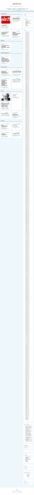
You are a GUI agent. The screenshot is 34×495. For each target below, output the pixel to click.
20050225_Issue (27, 229)
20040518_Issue (27, 256)
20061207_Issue (27, 172)
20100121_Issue (27, 74)
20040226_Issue (27, 264)
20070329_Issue (27, 162)
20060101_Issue (27, 202)
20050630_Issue (27, 219)
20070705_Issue (27, 154)
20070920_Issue (27, 147)
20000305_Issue (27, 405)
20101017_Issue (27, 51)
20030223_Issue (27, 297)
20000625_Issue (27, 391)
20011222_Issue (27, 334)
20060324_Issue (27, 195)
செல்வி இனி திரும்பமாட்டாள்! (15, 115)
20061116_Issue (27, 174)
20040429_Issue (27, 258)
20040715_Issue (27, 249)
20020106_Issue (27, 333)
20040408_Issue (27, 261)
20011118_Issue (27, 338)
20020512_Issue (27, 322)
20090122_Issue (27, 106)
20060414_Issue (27, 193)
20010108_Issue (27, 368)
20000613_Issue (27, 393)
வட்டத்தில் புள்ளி (15, 133)
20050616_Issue (27, 220)
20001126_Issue (27, 373)
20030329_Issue (27, 294)
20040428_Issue (27, 259)
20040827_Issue (27, 245)
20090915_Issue (27, 86)
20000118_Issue (27, 409)
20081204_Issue (27, 110)
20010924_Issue (27, 343)
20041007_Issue (27, 241)
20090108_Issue (27, 107)
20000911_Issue (27, 382)
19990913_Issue (27, 419)
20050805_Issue (27, 216)
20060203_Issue (27, 199)
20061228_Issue (27, 170)
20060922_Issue (27, 179)
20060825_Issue (27, 181)
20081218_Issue (27, 109)
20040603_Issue (27, 254)
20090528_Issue (27, 95)
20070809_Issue (27, 151)
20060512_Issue (27, 191)
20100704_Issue (27, 60)
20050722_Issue (27, 217)
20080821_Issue (27, 118)
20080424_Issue (27, 128)
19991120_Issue (27, 414)
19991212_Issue (27, 412)
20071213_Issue (27, 140)
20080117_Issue (27, 137)
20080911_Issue (27, 116)
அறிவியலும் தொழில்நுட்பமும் (21, 8)
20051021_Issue (27, 209)
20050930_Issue (27, 211)
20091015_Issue (27, 83)
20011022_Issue (27, 341)
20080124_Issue (27, 136)
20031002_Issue (27, 278)
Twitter (15, 491)
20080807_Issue (27, 119)
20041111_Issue (27, 238)
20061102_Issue (27, 175)
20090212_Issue (27, 104)
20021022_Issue (27, 308)
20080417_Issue (27, 129)
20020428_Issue (27, 323)
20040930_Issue (27, 242)
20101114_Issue (27, 49)
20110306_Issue (27, 39)
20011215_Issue (27, 335)
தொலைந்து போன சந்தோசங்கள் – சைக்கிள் (5, 33)
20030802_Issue (27, 283)
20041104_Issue (27, 239)
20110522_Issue (27, 32)
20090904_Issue (27, 86)
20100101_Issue (27, 76)
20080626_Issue (27, 123)
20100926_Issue (27, 53)
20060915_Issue (27, 179)
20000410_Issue (27, 401)
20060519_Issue (27, 190)
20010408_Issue (27, 360)
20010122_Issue (27, 367)
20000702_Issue (27, 391)
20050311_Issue (27, 228)
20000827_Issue (27, 385)
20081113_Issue (27, 112)
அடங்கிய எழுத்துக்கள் (4, 134)
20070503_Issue (27, 159)
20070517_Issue (27, 158)
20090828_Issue (27, 87)
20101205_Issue (27, 47)
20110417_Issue (27, 35)
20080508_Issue (27, 127)
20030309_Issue (27, 296)
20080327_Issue (27, 131)
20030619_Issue (27, 287)
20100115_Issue (27, 75)
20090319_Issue (27, 101)
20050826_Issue (27, 214)
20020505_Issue (27, 323)
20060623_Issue (27, 187)
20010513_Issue (27, 357)
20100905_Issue (27, 55)
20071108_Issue (27, 143)
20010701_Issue (27, 352)
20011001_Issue (27, 343)
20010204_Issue (27, 366)
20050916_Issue (27, 212)
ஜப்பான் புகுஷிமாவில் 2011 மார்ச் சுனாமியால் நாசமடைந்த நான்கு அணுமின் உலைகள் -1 (5, 59)
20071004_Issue (27, 146)
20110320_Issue (27, 38)
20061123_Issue (27, 173)
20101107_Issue (27, 49)
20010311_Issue (27, 363)
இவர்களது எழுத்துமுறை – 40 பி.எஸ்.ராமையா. (5, 72)
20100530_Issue (27, 63)
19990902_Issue (27, 419)
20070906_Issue (27, 148)
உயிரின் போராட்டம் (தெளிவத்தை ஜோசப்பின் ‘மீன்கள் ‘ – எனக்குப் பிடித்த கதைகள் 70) (29, 435)
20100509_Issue (27, 65)
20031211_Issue (27, 271)
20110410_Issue (27, 36)
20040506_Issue (27, 258)
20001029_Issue (27, 376)
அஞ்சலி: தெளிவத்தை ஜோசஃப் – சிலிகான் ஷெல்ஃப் (28, 433)
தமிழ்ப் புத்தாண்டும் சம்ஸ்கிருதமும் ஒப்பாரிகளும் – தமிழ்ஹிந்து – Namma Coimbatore (29, 438)
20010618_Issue (27, 354)
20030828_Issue (27, 281)
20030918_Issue (27, 279)
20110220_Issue (27, 40)
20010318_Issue (27, 362)
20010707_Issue (27, 351)
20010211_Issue (27, 365)
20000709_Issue (27, 390)
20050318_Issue (27, 227)
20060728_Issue (27, 184)
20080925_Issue (27, 115)
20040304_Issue (27, 264)
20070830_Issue (27, 149)
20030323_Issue (27, 295)
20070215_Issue (27, 166)
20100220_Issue (27, 72)
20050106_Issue (27, 233)
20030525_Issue (27, 289)
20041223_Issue (27, 234)
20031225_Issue (27, 270)
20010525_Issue (27, 356)
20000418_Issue (27, 400)
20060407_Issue (27, 194)
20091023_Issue (27, 82)
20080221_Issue (27, 134)
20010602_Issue (27, 355)
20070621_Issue (27, 155)
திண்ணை (17, 3)
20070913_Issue (27, 148)
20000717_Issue (27, 389)
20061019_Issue (27, 176)
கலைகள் (16, 9)
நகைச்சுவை (24, 9)
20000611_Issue (27, 394)
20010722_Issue (27, 350)
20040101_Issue (27, 269)
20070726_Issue (27, 152)
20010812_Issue (27, 348)
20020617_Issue (27, 319)
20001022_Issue (27, 377)
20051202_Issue (27, 205)
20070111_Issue (27, 169)
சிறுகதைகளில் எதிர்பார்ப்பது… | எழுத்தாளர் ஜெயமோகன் (29, 441)
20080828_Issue (27, 117)
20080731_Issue (27, 120)
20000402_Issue (27, 402)
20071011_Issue (27, 145)
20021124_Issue (27, 305)
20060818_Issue (27, 182)
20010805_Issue (27, 349)
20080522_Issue (27, 126)
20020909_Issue (27, 312)
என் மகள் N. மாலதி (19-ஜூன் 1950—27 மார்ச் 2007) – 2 (29, 432)
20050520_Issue (27, 222)
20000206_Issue (27, 407)
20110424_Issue (27, 35)
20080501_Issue (27, 128)
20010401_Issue (27, 361)
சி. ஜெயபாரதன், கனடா (5, 56)
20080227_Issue (27, 133)
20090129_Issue (27, 105)
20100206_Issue (27, 73)
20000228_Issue (27, 405)
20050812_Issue (27, 215)
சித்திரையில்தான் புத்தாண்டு (29, 439)
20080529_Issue (27, 125)
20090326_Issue (27, 100)
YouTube (20, 491)
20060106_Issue (27, 201)
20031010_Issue (27, 277)
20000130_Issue (27, 408)
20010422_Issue (27, 359)
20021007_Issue (27, 309)
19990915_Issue (27, 418)
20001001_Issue (27, 379)
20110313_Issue (27, 38)
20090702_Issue (27, 92)
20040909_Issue (27, 244)
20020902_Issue (27, 312)
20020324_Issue (27, 326)
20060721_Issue (27, 185)
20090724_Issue (27, 90)
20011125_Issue (27, 337)
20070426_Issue (27, 160)
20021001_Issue (27, 310)
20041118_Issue (27, 237)
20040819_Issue (27, 246)
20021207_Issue (27, 304)
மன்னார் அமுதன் (7, 78)
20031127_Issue (27, 272)
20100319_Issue (27, 69)
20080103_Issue (27, 138)
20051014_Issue (27, 210)
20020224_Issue (27, 329)
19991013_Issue (27, 417)
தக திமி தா (14, 125)
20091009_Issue (27, 83)
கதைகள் (13, 9)
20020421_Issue (27, 324)
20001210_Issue (27, 371)
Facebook (13, 491)
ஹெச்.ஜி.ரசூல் (18, 78)
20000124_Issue (27, 408)
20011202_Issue (27, 336)
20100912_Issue (27, 54)
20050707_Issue (27, 218)
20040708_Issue (27, 250)
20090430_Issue (27, 97)
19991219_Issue (27, 411)
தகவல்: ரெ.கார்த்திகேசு (15, 112)
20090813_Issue (27, 88)
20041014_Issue (27, 241)
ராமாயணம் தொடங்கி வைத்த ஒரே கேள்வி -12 (16, 72)
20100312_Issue (27, 70)
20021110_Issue (27, 306)
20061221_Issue (27, 171)
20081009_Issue (27, 114)
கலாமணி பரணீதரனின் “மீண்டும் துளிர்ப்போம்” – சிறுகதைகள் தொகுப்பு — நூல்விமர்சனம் (4, 82)
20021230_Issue (27, 302)
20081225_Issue (27, 108)
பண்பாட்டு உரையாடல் (16, 80)
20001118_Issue (27, 374)
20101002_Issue (27, 52)
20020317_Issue (27, 327)
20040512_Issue (27, 257)
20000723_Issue (27, 388)
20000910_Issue (27, 383)
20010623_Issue (27, 353)
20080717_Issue (27, 121)
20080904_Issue (27, 117)
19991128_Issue (27, 413)
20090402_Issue (27, 100)
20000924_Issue (27, 380)
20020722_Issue (27, 316)
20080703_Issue (27, 122)
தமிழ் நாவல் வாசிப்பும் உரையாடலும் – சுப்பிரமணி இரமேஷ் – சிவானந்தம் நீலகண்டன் (29, 427)
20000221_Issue (27, 406)
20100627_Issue (27, 61)
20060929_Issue (27, 178)
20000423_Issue (27, 399)
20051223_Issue (27, 203)
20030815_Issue (27, 282)
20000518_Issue (27, 397)
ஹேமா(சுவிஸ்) (7, 132)
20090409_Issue (27, 99)
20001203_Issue (27, 372)
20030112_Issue (27, 301)
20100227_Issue (27, 71)
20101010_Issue (27, 52)
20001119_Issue (27, 374)
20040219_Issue (27, 265)
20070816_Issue (27, 150)
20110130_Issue (27, 42)
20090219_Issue (27, 103)
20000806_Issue (27, 387)
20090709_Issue (27, 91)
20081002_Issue (27, 114)
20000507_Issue (27, 398)
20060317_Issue (27, 196)
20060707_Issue (27, 186)
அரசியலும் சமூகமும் (9, 8)
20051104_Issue (27, 208)
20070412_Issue (27, 161)
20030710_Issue (27, 285)
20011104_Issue (27, 339)
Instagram (18, 491)
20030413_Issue (27, 293)
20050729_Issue (27, 216)
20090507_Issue (27, 97)
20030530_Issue (27, 289)
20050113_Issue (27, 232)
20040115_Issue (27, 268)
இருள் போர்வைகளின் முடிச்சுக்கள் (4, 126)
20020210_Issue (27, 330)
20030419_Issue (27, 292)
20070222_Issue (27, 165)
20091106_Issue (27, 81)
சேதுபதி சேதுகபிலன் (4, 44)
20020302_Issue (27, 328)
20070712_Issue (27, 153)
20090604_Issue (27, 94)
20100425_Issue (27, 66)
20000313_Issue (27, 404)
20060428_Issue (27, 192)
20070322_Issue (27, 163)
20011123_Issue (27, 337)
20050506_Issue (27, 223)
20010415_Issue (27, 360)
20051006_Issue (27, 210)
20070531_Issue (27, 157)
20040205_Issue (27, 266)
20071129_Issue (27, 141)
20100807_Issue (27, 57)
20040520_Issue (27, 255)
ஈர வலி (14, 96)
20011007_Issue (27, 342)
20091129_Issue (27, 79)
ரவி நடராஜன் (18, 31)
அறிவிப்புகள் (14, 8)
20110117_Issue (27, 43)
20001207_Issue (27, 371)
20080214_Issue (27, 134)
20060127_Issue (27, 199)
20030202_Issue (27, 299)
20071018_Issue (27, 145)
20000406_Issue (27, 402)
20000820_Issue (27, 385)
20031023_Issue (27, 275)
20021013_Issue (27, 309)
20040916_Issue (27, 243)
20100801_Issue (27, 58)
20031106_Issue (27, 274)
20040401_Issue (27, 261)
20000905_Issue (27, 384)
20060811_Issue (27, 182)
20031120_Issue (27, 273)
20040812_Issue (27, 247)
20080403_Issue (27, 130)
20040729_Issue (27, 248)
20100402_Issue (27, 68)
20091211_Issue (27, 78)
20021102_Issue (27, 307)
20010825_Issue (27, 347)
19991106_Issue (27, 415)
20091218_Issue (27, 77)
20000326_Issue (27, 403)
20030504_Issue (27, 291)
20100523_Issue (27, 64)
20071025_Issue (27, 144)
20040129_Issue (27, 267)
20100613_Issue (27, 62)
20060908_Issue (27, 180)
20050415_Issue (27, 225)
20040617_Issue (27, 252)
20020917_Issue (27, 311)
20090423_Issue (27, 98)
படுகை (30, 441)
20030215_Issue (27, 298)
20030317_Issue (27, 295)
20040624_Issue (27, 251)
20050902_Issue (27, 213)
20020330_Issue (27, 326)
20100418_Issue (27, 67)
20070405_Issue (27, 162)
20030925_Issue (27, 278)
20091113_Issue (27, 80)
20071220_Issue (27, 139)
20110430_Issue (27, 34)
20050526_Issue (27, 221)
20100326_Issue (27, 69)
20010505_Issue (27, 358)
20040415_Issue (27, 260)
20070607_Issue (27, 156)
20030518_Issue (27, 290)
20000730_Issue (27, 388)
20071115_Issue (27, 142)
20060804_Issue (27, 183)
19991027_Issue (27, 416)
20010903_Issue (27, 346)
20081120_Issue (27, 111)
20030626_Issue (27, 286)
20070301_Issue (27, 165)
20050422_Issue (27, 224)
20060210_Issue (27, 198)
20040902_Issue (27, 244)
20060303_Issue (27, 196)
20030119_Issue (27, 300)
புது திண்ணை (4, 25)
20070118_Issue (27, 168)
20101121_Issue (27, 48)
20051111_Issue (27, 207)
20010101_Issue (27, 369)
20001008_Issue (27, 378)
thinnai (6, 24)
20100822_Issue (27, 56)
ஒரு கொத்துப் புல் (5, 113)
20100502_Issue (27, 66)
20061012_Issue (27, 177)
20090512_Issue (27, 96)
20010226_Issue (27, 364)
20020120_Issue (27, 332)
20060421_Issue (27, 193)
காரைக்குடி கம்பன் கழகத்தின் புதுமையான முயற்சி (5, 46)
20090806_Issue (27, 89)
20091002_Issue (27, 84)
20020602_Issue (27, 320)
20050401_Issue (27, 227)
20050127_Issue (27, 231)
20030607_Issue (27, 288)
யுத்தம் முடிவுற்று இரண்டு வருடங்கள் (16, 19)
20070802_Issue (27, 151)
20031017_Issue (27, 276)
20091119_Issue (27, 80)
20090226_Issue (27, 103)
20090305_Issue (27, 102)
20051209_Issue (27, 204)
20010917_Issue (27, 344)
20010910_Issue (27, 345)
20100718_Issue (27, 59)
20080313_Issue (27, 132)
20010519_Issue (27, 357)
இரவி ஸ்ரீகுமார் (18, 132)
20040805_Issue (27, 247)
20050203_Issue (27, 230)
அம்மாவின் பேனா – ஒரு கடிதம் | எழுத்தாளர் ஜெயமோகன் (29, 430)
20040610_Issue (27, 253)
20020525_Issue (27, 321)
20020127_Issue (27, 331)
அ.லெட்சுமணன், (7, 31)
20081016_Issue (27, 113)
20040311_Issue (27, 263)
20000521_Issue (27, 396)
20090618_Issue (27, 93)
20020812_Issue (27, 314)
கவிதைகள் (19, 9)
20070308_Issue (27, 164)
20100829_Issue (27, 55)
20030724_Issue (27, 284)
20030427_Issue (27, 292)
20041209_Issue (27, 235)
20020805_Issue (27, 315)
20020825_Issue (27, 313)
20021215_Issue (27, 303)
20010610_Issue (27, 354)
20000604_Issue (27, 395)
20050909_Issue (27, 213)
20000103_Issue (27, 410)
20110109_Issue (27, 44)
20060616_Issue (27, 188)
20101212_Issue (27, 46)
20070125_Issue (27, 168)
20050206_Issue (27, 230)
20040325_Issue (27, 262)
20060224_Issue (27, 197)
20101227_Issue (27, 45)
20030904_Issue (27, 280)
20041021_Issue (27, 240)
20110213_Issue (27, 41)
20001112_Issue (27, 375)
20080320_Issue (27, 131)
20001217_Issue (27, 370)
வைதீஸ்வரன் (6, 112)
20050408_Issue (27, 226)
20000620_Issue (27, 392)
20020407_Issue (27, 325)
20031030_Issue (27, 275)
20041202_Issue (27, 236)
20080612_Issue (27, 124)
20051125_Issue (27, 206)
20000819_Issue (27, 386)
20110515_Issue (27, 33)
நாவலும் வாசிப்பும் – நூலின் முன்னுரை (28, 428)
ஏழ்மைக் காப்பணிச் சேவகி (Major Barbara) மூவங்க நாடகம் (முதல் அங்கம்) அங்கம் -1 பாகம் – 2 (5, 105)
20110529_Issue (19, 10)
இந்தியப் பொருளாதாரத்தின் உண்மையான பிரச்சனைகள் (16, 34)
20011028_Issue (27, 340)
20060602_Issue (27, 189)
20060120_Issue (27, 200)
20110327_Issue (27, 37)
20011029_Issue (27, 340)
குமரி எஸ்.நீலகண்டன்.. (14, 94)
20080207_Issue (27, 135)
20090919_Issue (27, 85)
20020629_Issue (27, 318)
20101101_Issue (27, 50)
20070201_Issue (27, 167)
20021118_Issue (27, 306)
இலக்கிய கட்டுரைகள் (28, 23)
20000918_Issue (27, 381)
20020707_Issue (27, 317)
